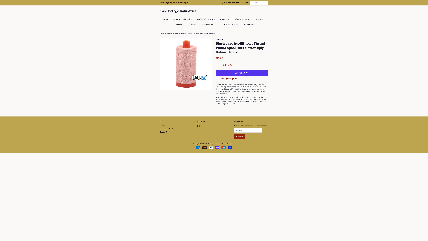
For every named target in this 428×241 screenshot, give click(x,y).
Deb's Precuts (240, 19)
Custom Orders (230, 24)
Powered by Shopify (228, 144)
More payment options (229, 79)
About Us (248, 24)
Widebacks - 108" (205, 19)
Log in (223, 3)
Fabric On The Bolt (182, 19)
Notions (257, 19)
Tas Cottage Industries (178, 11)
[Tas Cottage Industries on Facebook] (198, 126)
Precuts (224, 19)
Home (165, 19)
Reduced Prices (209, 24)
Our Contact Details (166, 129)
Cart (246, 3)
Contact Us (163, 132)
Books (193, 24)
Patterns (179, 24)
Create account (233, 3)
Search (162, 126)
